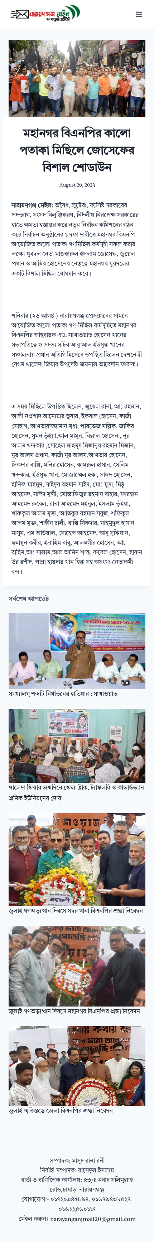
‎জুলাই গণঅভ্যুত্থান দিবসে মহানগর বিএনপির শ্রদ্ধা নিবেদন (74, 1012)
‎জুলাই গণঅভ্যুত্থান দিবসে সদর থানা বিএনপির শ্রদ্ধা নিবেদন (76, 911)
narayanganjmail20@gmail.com (93, 1219)
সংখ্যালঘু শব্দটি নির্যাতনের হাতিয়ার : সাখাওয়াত (63, 694)
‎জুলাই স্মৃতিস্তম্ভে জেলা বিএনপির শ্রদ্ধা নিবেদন (61, 1111)
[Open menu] (138, 14)
